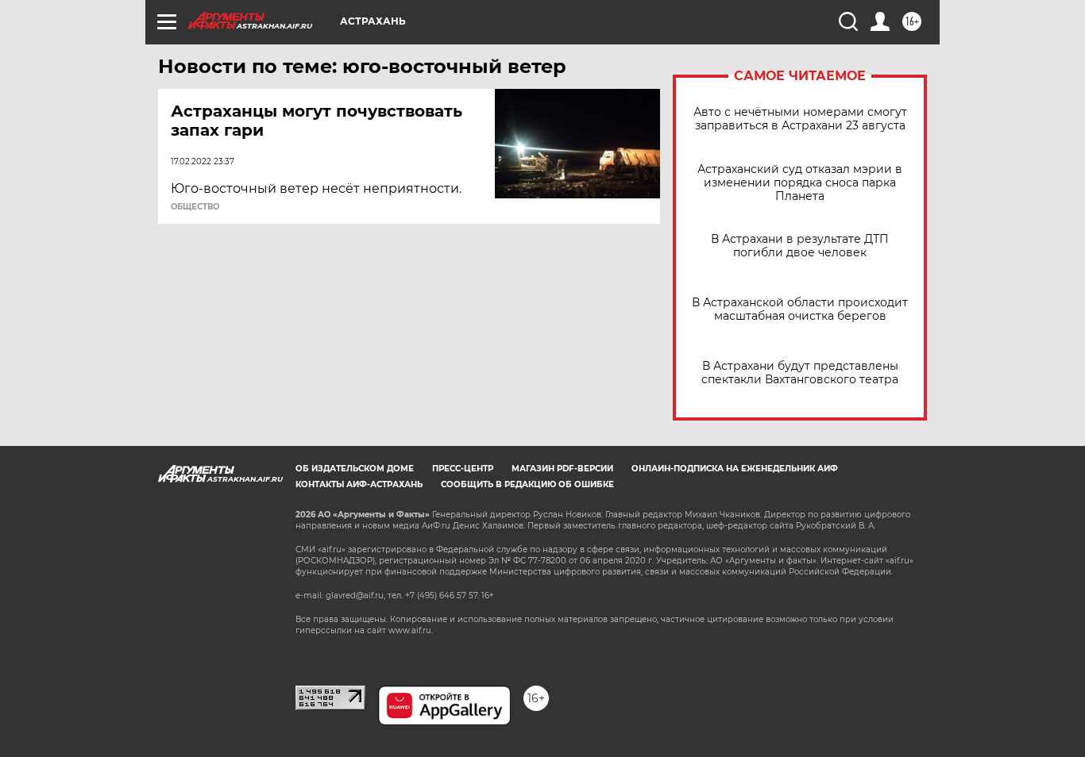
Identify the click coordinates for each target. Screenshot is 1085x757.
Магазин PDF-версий (562, 468)
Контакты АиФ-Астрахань (359, 484)
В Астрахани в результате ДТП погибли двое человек (800, 245)
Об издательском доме (354, 468)
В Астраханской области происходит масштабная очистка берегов (800, 309)
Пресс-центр (462, 468)
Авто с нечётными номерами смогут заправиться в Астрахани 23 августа (800, 119)
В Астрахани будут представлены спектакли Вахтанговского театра (799, 372)
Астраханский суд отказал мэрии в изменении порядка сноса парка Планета (799, 183)
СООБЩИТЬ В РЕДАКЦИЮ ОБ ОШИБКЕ (527, 484)
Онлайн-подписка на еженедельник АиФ (734, 468)
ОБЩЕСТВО (195, 207)
